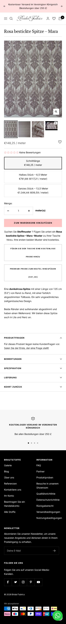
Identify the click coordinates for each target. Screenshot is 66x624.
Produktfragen (14, 338)
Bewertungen (13, 359)
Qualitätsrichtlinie (45, 493)
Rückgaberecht (44, 505)
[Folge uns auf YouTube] (38, 582)
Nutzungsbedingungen (49, 517)
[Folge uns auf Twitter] (15, 582)
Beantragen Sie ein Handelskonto (14, 503)
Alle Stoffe (9, 511)
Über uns (9, 477)
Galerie (8, 465)
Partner (40, 471)
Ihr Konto (9, 495)
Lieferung (10, 377)
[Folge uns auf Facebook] (8, 582)
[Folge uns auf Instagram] (23, 582)
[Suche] (11, 18)
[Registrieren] (54, 551)
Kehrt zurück (13, 387)
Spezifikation (12, 368)
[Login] (47, 18)
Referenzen (10, 483)
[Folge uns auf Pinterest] (31, 582)
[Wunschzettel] (54, 19)
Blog (6, 471)
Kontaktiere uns (12, 489)
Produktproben (44, 477)
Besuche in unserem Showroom (47, 485)
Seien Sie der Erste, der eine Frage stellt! (26, 348)
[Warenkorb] (60, 18)
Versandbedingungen (48, 511)
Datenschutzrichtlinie (48, 499)
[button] (11, 152)
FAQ (38, 465)
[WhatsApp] (57, 616)
